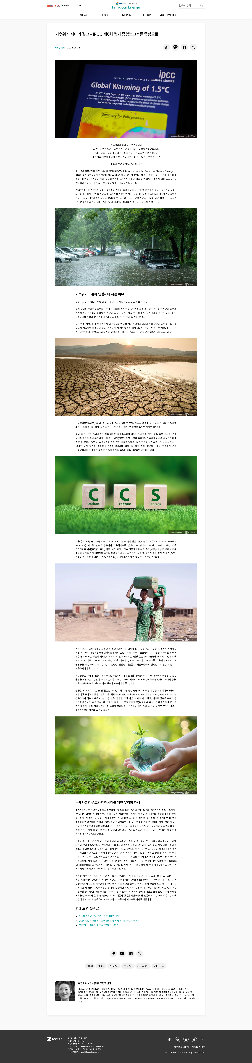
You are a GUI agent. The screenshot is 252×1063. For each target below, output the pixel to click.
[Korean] (59, 5)
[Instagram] (186, 1039)
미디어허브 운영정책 (181, 1047)
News (84, 15)
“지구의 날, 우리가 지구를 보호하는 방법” (98, 925)
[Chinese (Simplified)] (48, 5)
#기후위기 (127, 966)
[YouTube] (177, 1039)
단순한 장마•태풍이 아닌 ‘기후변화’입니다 (99, 916)
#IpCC (101, 966)
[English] (52, 5)
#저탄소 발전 (142, 966)
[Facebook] (194, 1039)
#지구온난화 (159, 966)
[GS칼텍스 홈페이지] (169, 1039)
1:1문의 (98, 1049)
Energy (125, 15)
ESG (105, 15)
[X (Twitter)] (202, 1039)
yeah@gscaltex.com (90, 1052)
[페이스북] (184, 47)
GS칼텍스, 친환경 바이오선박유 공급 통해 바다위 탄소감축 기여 (109, 920)
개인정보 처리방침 (198, 1047)
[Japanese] (55, 5)
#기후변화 (113, 966)
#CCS (90, 966)
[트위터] (193, 47)
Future (147, 15)
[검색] (201, 5)
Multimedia (168, 15)
